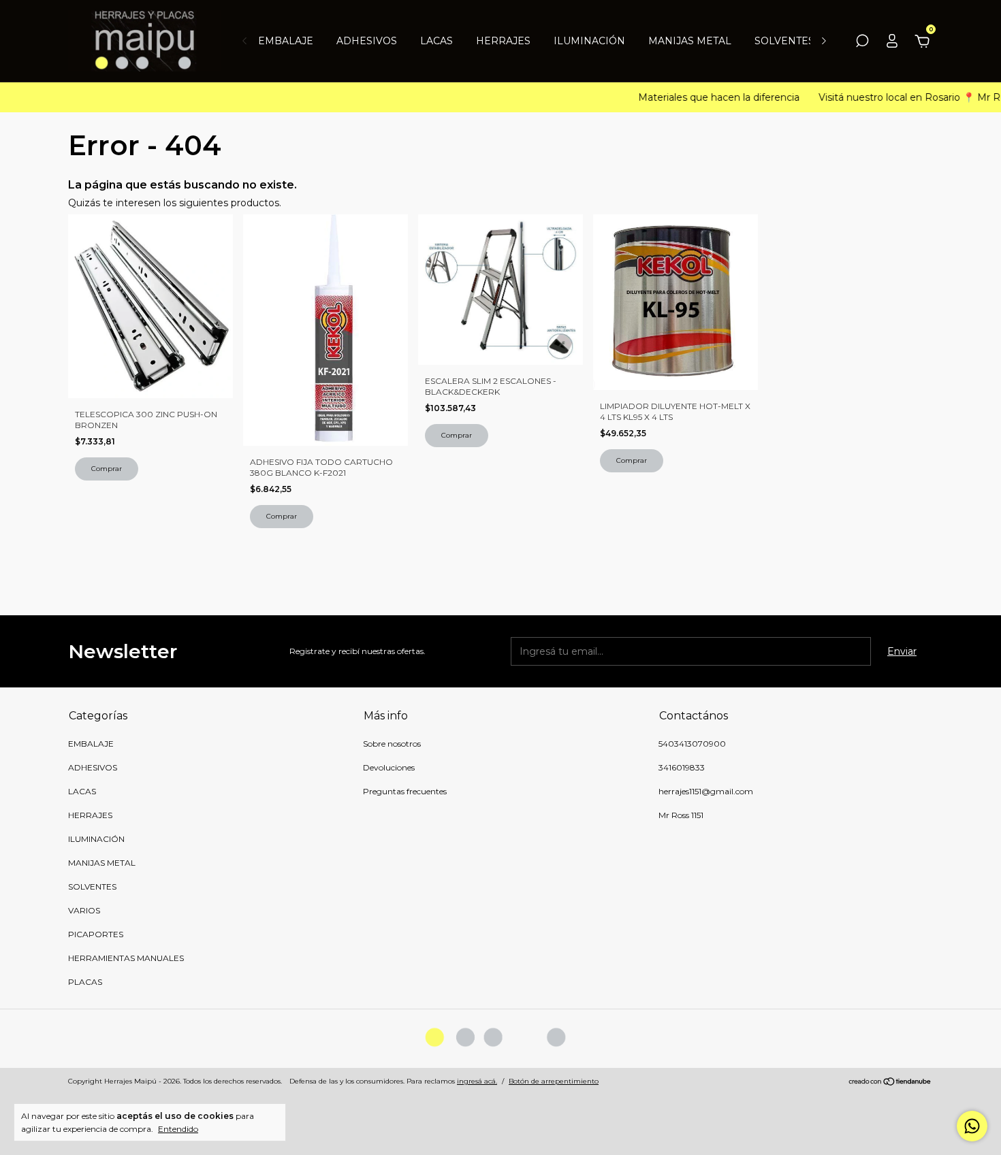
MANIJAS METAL (689, 41)
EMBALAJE (285, 41)
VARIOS (84, 910)
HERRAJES (503, 41)
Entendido (178, 1129)
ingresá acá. (477, 1081)
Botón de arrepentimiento (554, 1081)
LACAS (436, 41)
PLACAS (85, 982)
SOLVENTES (784, 41)
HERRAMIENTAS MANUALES (126, 958)
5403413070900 (692, 743)
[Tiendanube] (890, 1083)
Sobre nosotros (392, 743)
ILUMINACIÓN (589, 41)
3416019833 (681, 767)
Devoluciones (389, 767)
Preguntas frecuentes (405, 791)
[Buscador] (862, 43)
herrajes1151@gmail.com (705, 791)
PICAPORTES (95, 934)
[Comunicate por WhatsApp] (972, 1126)
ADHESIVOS (366, 41)
